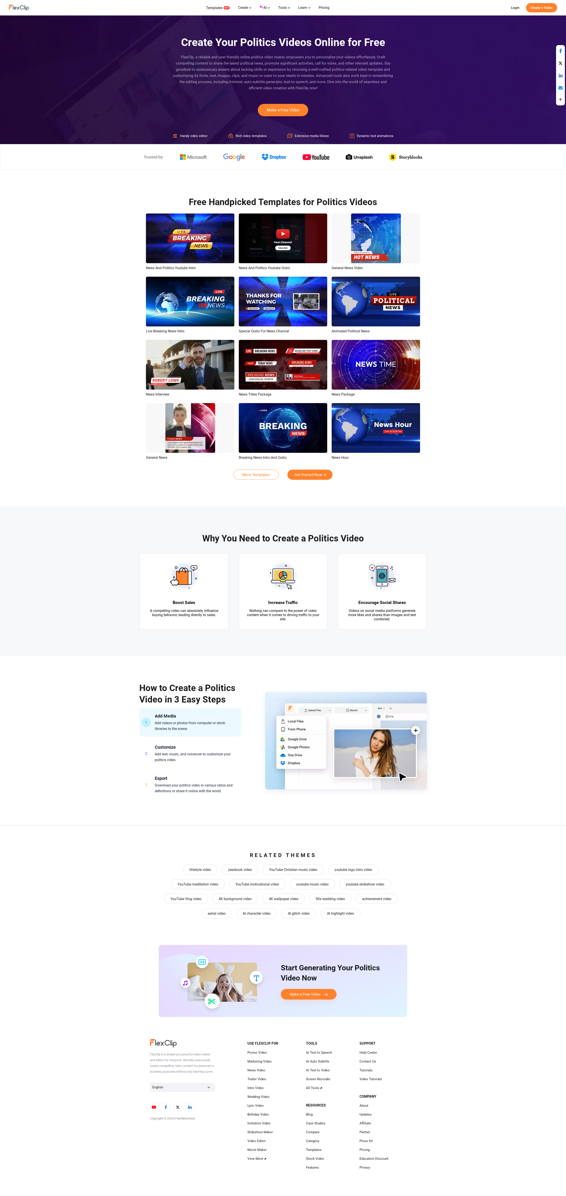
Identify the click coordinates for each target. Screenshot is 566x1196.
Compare (312, 1132)
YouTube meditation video (198, 884)
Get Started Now (308, 474)
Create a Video (542, 8)
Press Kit (366, 1141)
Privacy (364, 1167)
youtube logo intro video (353, 870)
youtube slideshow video (365, 884)
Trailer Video (256, 1079)
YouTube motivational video (257, 884)
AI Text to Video (318, 1070)
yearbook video (240, 870)
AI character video (257, 913)
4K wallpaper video (283, 899)
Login (515, 8)
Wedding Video (258, 1097)
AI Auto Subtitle (317, 1061)
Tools (282, 8)
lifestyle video (200, 870)
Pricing (324, 8)
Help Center (368, 1053)
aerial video (217, 913)
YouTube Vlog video (185, 899)
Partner (364, 1132)
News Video (256, 1070)
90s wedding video (330, 899)
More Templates (256, 474)
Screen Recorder (318, 1079)
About (363, 1106)
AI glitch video (299, 913)
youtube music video (312, 884)
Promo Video (257, 1053)
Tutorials (366, 1070)
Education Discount (373, 1159)
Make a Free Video (283, 110)
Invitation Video (259, 1123)
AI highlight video (340, 913)
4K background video (235, 899)
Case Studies (315, 1123)
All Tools (312, 1088)
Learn (302, 8)
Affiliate (365, 1123)
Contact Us (367, 1061)
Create (243, 8)
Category (312, 1141)
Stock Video (315, 1159)
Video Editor (256, 1141)
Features (312, 1167)
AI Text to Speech (319, 1053)
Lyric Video (255, 1106)
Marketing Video (259, 1061)
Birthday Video (258, 1114)
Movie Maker (257, 1150)
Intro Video (255, 1088)
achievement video (376, 899)
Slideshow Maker (260, 1132)
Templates (214, 8)
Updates (365, 1114)
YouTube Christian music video (293, 870)
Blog (309, 1114)
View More (255, 1159)
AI (265, 8)
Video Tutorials (370, 1079)
